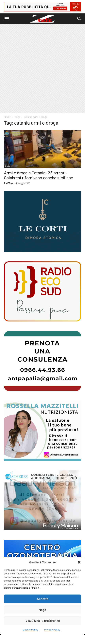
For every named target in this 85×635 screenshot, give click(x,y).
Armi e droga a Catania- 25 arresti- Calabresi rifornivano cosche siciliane (38, 175)
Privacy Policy (52, 629)
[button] (79, 562)
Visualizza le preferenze (42, 621)
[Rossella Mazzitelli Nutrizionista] (42, 431)
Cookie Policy (30, 629)
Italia (7, 166)
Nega (42, 610)
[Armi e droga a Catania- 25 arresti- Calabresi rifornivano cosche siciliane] (42, 149)
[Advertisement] (42, 68)
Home (7, 117)
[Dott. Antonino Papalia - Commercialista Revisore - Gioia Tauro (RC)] (42, 361)
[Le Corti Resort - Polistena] (42, 221)
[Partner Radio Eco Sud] (42, 291)
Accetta (42, 599)
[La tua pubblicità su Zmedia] (42, 6)
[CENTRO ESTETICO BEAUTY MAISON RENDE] (42, 500)
